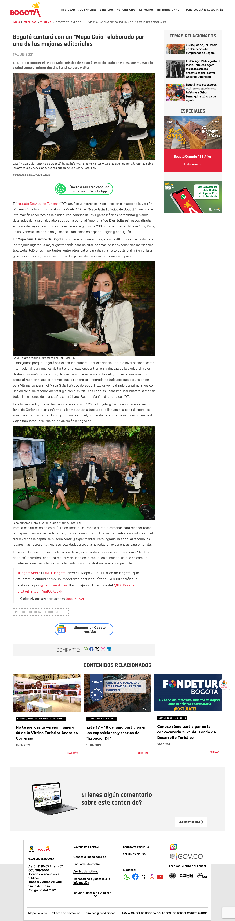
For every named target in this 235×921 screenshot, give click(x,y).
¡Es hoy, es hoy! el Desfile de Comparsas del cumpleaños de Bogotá (201, 48)
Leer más (72, 753)
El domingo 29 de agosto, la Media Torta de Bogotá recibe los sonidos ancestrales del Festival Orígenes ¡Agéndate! (203, 68)
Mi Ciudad (30, 22)
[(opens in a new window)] (103, 650)
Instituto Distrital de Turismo (37, 204)
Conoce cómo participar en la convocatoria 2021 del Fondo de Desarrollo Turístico (186, 732)
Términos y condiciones (99, 913)
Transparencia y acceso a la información (91, 880)
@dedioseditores (53, 585)
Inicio (16, 22)
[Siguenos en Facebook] (127, 876)
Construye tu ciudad (101, 718)
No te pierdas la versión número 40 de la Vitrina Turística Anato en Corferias (47, 733)
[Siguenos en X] (143, 876)
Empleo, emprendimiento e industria (40, 718)
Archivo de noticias (85, 871)
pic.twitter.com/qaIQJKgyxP (39, 591)
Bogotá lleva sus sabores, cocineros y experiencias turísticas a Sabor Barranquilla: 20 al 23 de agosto (201, 92)
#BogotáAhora (28, 572)
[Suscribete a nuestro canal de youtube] (160, 876)
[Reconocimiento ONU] (172, 875)
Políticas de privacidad (65, 913)
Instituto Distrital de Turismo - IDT (41, 612)
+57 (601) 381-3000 (45, 868)
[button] (85, 650)
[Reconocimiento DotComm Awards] (186, 875)
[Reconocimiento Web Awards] (201, 875)
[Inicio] (25, 9)
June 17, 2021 (75, 599)
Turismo (45, 22)
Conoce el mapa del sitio (89, 857)
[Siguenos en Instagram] (152, 876)
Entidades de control (87, 864)
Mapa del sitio (37, 913)
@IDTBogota (55, 572)
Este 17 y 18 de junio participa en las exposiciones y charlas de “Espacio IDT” (116, 733)
